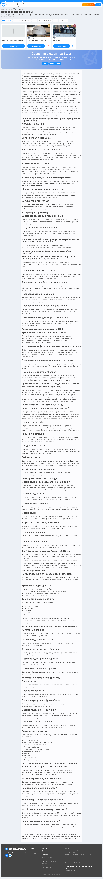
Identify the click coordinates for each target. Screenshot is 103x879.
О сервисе (12, 1)
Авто (55, 20)
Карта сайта (34, 853)
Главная (4, 1)
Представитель (35, 38)
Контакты (66, 848)
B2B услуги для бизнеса (22, 20)
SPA (34, 20)
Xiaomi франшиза (45, 20)
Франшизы (8, 9)
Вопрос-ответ (47, 851)
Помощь (20, 1)
